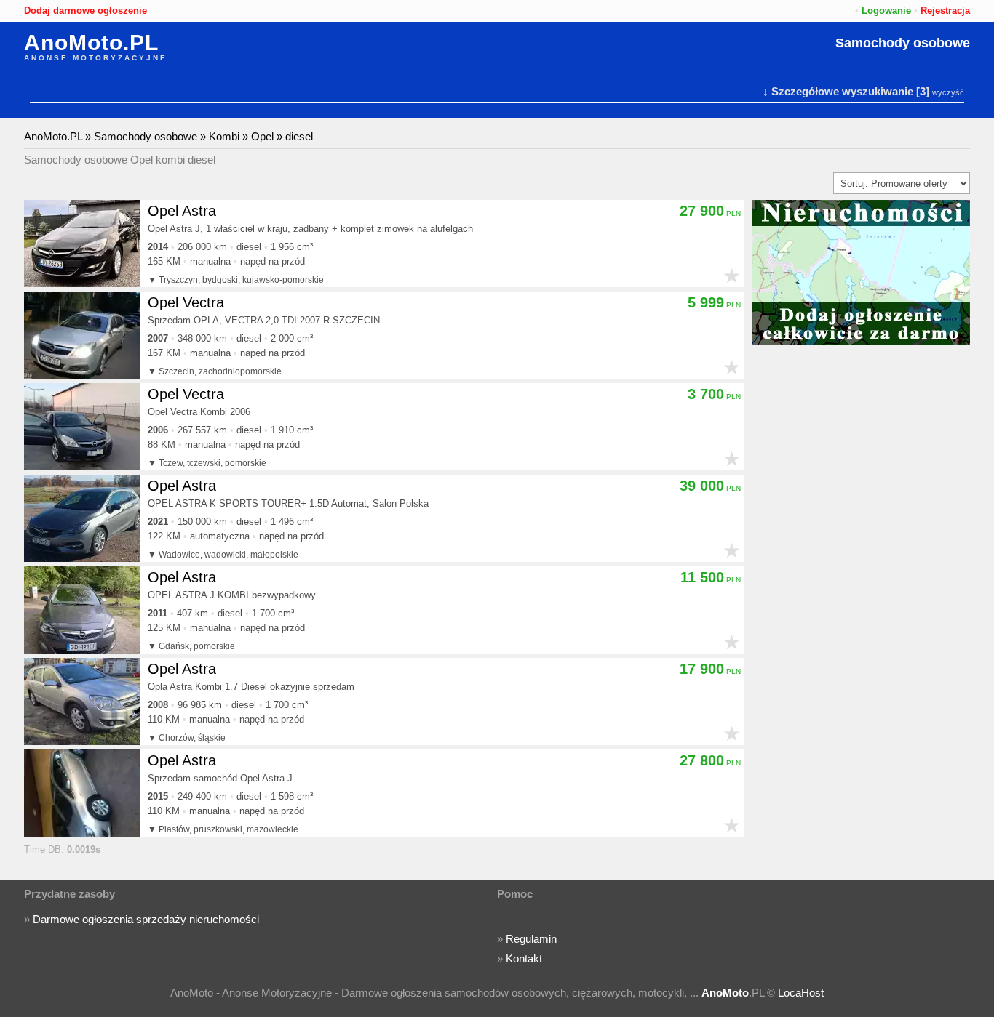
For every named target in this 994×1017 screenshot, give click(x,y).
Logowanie (886, 10)
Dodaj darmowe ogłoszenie (85, 10)
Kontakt (524, 958)
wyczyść (948, 92)
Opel (262, 136)
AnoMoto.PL (91, 43)
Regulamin (531, 939)
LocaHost (801, 992)
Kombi (224, 136)
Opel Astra (182, 211)
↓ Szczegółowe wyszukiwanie (838, 91)
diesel (299, 136)
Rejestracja (945, 10)
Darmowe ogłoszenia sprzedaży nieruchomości (146, 919)
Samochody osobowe (902, 43)
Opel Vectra (186, 302)
